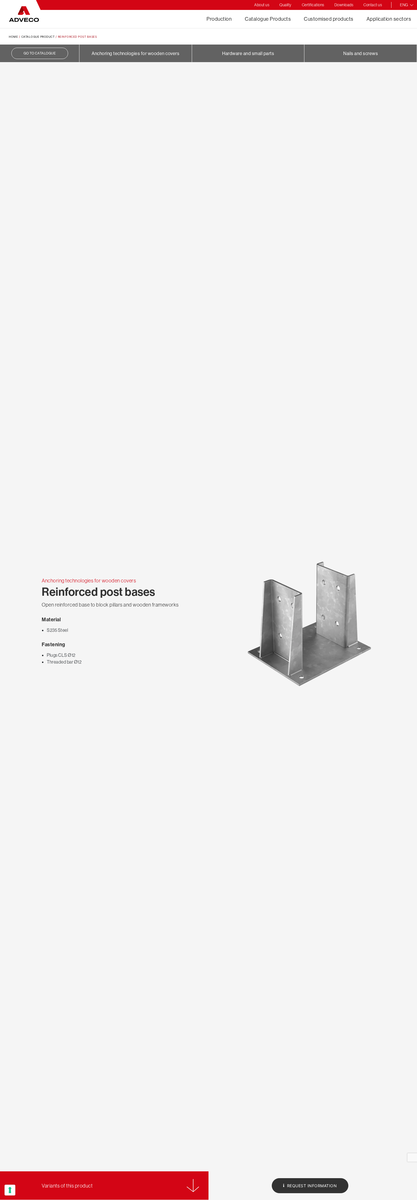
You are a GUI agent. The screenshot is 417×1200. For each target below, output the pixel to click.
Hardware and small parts (248, 53)
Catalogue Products (268, 19)
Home (13, 36)
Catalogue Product (38, 36)
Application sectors (389, 19)
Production (219, 19)
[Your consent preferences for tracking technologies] (10, 1190)
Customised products (328, 19)
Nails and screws (360, 53)
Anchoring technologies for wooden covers (135, 53)
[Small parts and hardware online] (24, 14)
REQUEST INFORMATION (311, 1185)
